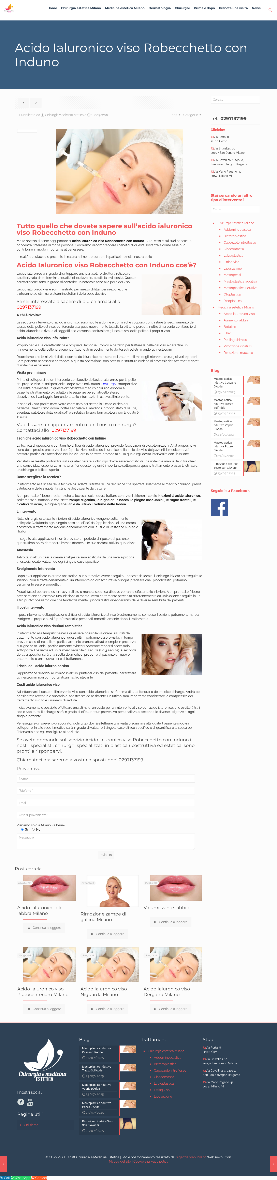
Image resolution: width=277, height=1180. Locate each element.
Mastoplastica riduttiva (241, 288)
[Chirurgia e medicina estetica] (9, 8)
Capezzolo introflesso (240, 242)
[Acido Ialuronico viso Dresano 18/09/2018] (273, 1164)
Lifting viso (231, 262)
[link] (81, 18)
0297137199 (29, 307)
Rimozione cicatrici (237, 346)
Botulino (230, 327)
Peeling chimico (235, 340)
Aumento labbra (236, 320)
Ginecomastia (234, 249)
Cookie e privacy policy (150, 1161)
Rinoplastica (233, 301)
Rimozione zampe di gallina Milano (103, 916)
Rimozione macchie (238, 353)
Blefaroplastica (235, 236)
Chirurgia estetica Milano (236, 223)
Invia (103, 855)
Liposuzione (233, 268)
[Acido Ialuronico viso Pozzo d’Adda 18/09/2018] (3, 1164)
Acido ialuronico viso (239, 314)
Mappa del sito (120, 1161)
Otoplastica (232, 294)
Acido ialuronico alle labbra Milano (39, 910)
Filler (227, 333)
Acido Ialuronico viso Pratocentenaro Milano (43, 991)
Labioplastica (234, 255)
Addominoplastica (237, 230)
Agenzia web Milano (191, 1157)
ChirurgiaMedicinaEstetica (64, 115)
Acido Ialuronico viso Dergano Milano (167, 991)
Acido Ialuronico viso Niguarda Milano (104, 991)
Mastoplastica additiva (240, 281)
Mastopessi (232, 275)
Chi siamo (31, 1125)
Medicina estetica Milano (236, 307)
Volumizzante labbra (166, 907)
